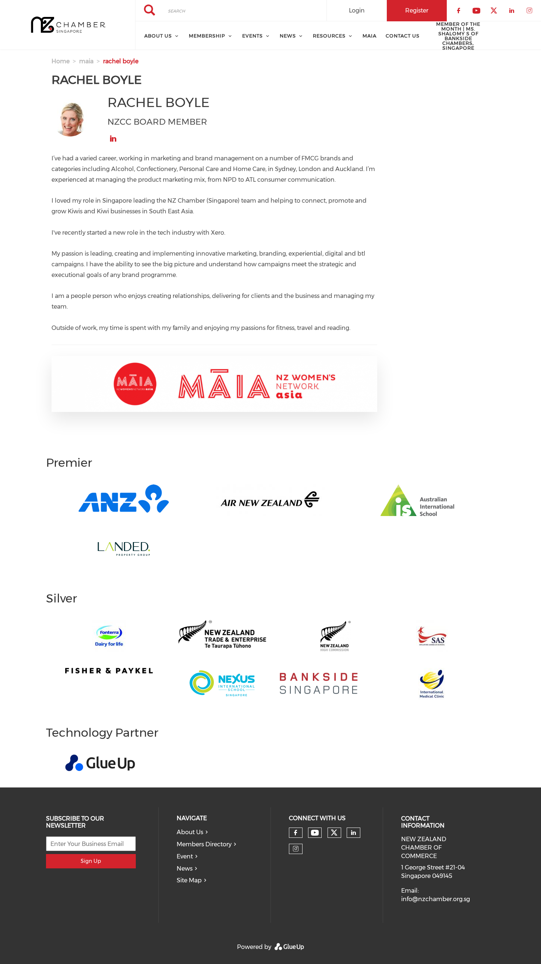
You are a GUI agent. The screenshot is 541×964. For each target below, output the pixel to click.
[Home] (68, 25)
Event (185, 856)
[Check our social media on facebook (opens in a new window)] (295, 832)
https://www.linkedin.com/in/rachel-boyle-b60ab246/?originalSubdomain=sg (113, 138)
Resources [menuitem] (329, 36)
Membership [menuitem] (207, 36)
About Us (190, 832)
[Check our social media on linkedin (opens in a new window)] (353, 832)
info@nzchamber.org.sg (435, 899)
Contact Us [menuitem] (403, 36)
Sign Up (91, 861)
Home (61, 61)
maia (86, 61)
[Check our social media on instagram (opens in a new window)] (296, 849)
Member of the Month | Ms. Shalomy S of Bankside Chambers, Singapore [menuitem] (458, 35)
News (184, 868)
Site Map (189, 880)
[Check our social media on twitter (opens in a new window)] (334, 832)
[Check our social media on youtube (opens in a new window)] (315, 833)
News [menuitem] (288, 36)
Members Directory (204, 844)
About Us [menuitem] (158, 36)
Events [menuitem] (252, 36)
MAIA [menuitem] (369, 36)
